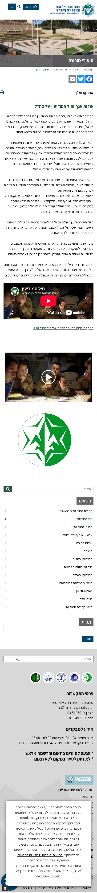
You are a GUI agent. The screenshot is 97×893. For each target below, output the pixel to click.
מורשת (77, 69)
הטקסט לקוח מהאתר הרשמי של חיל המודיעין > (63, 328)
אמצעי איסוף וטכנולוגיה (77, 535)
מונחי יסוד (86, 599)
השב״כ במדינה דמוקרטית (75, 583)
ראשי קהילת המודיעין (78, 607)
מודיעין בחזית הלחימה (78, 567)
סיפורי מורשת (61, 69)
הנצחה (88, 551)
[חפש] (8, 489)
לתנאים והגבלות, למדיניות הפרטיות (40, 855)
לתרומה (31, 6)
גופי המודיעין (43, 69)
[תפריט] (12, 7)
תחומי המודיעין (82, 527)
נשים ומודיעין (84, 591)
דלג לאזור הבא (83, 483)
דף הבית (88, 69)
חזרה (88, 639)
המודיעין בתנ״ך (82, 559)
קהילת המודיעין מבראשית (75, 511)
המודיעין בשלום (82, 575)
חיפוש (87, 489)
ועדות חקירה (84, 543)
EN (19, 6)
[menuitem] (48, 511)
